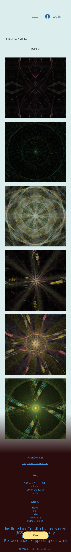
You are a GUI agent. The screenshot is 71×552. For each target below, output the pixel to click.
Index (35, 514)
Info (35, 511)
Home (35, 507)
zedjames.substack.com (35, 463)
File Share (35, 517)
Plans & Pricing (35, 521)
